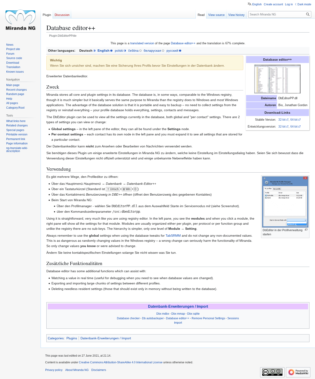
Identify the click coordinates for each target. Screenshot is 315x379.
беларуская (152, 50)
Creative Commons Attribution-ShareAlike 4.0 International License (121, 362)
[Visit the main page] (20, 18)
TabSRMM (173, 235)
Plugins (71, 338)
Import (178, 322)
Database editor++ (183, 43)
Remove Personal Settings (208, 318)
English (104, 50)
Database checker (128, 318)
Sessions (233, 318)
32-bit (282, 119)
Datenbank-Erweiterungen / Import (178, 306)
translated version (142, 43)
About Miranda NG (77, 370)
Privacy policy (53, 370)
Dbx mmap (178, 313)
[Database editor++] (277, 79)
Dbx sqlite (193, 313)
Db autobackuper (153, 318)
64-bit (294, 119)
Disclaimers (98, 370)
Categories (56, 338)
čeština (133, 50)
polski (119, 50)
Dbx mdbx (162, 313)
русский (172, 50)
